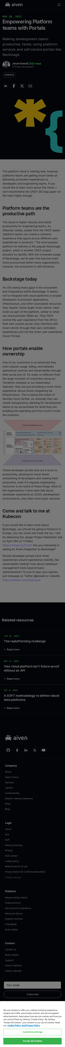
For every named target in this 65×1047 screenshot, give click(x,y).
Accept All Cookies (32, 1041)
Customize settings (32, 1032)
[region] (32, 1024)
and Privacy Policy (31, 1025)
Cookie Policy (14, 1025)
